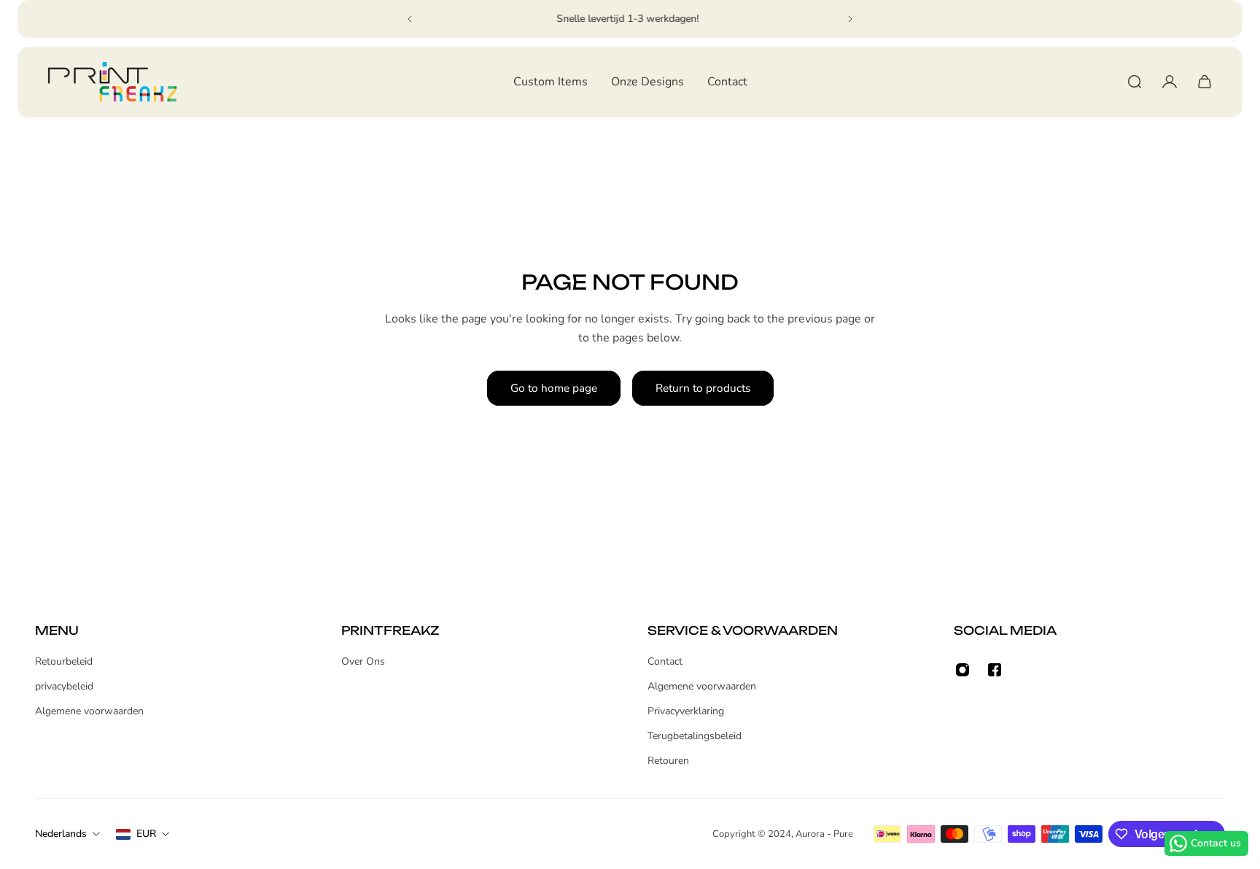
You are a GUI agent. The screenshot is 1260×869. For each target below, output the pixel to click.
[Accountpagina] (1169, 82)
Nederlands (61, 834)
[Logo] (112, 82)
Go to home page (553, 387)
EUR (146, 834)
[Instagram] (962, 670)
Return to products (703, 387)
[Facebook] (995, 670)
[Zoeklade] (1134, 82)
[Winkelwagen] (1204, 82)
